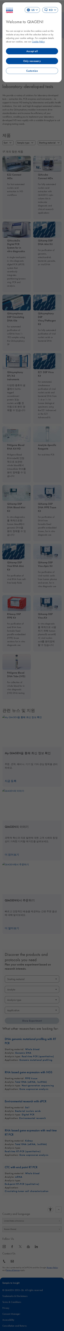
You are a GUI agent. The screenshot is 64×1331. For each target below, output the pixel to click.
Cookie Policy (38, 41)
